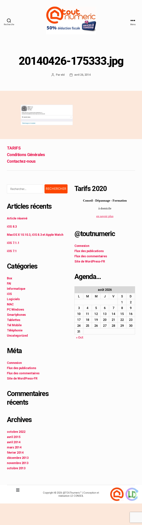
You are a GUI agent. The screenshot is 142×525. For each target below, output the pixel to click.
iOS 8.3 (12, 226)
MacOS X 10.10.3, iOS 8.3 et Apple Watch (35, 234)
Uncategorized (17, 335)
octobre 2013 (16, 468)
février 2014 (15, 452)
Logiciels (13, 299)
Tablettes (13, 320)
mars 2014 (14, 447)
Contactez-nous (21, 161)
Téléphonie (14, 330)
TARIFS (14, 148)
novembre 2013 (17, 463)
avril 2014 (13, 442)
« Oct (79, 337)
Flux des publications (21, 368)
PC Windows (15, 309)
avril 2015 (13, 437)
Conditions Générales (26, 154)
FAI (9, 283)
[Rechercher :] (24, 189)
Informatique (16, 288)
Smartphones (16, 314)
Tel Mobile (14, 325)
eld (62, 74)
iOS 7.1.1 (13, 243)
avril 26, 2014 (82, 74)
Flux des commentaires (23, 373)
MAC (10, 304)
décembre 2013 (18, 458)
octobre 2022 (16, 432)
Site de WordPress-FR (22, 378)
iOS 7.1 (12, 251)
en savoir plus (104, 216)
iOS (9, 294)
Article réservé (17, 218)
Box (9, 278)
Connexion (14, 363)
